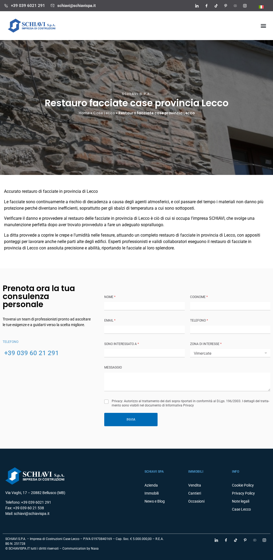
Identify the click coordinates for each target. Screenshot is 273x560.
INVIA (131, 419)
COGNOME (199, 297)
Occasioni (196, 501)
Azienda (151, 485)
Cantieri (194, 493)
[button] (263, 25)
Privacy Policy (243, 493)
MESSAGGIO (113, 367)
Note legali (240, 501)
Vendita (194, 485)
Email (109, 320)
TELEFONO (199, 320)
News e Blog (154, 501)
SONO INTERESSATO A (121, 344)
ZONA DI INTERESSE (206, 344)
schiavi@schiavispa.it (76, 5)
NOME (109, 297)
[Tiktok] (215, 5)
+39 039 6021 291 (28, 5)
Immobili (151, 493)
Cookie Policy (243, 485)
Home (84, 113)
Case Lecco (104, 113)
